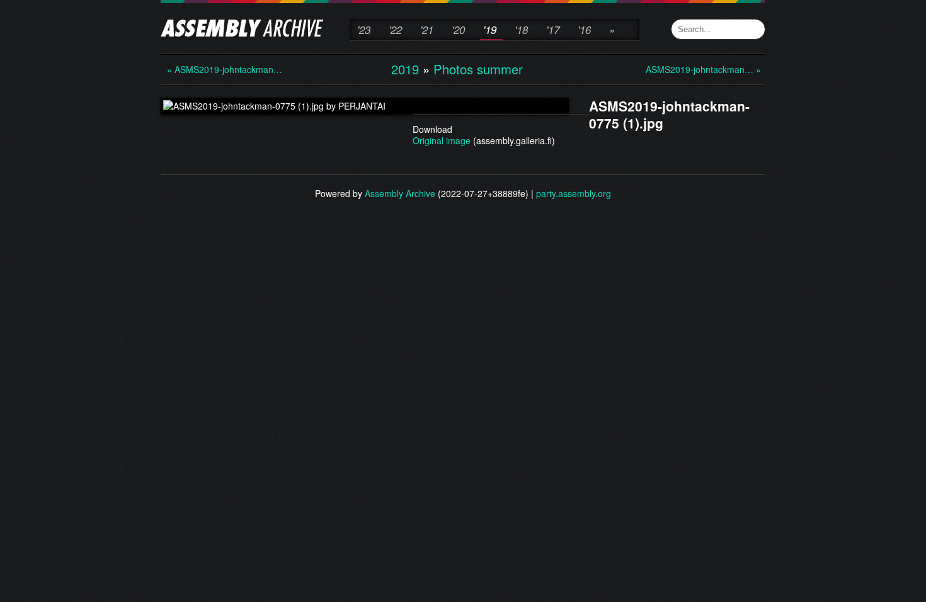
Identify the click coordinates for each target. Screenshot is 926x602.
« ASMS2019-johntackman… (217, 69)
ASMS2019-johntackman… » (696, 69)
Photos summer (478, 69)
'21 (426, 29)
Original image (442, 140)
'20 (458, 29)
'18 (521, 29)
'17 (552, 29)
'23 (363, 29)
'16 (584, 29)
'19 (489, 29)
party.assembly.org (573, 193)
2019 (405, 69)
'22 (395, 29)
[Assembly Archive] (242, 29)
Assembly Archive (400, 193)
